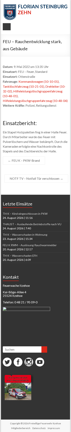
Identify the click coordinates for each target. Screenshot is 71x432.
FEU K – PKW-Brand (24, 160)
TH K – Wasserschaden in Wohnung (25, 234)
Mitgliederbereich (20, 428)
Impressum (54, 428)
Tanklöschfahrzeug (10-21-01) (23, 86)
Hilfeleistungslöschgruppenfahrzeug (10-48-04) (35, 101)
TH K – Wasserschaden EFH (20, 255)
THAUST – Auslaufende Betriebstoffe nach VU (32, 224)
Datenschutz (39, 428)
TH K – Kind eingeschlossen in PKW (25, 213)
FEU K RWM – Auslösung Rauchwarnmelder (30, 245)
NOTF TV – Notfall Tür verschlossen (36, 178)
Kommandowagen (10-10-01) (39, 81)
